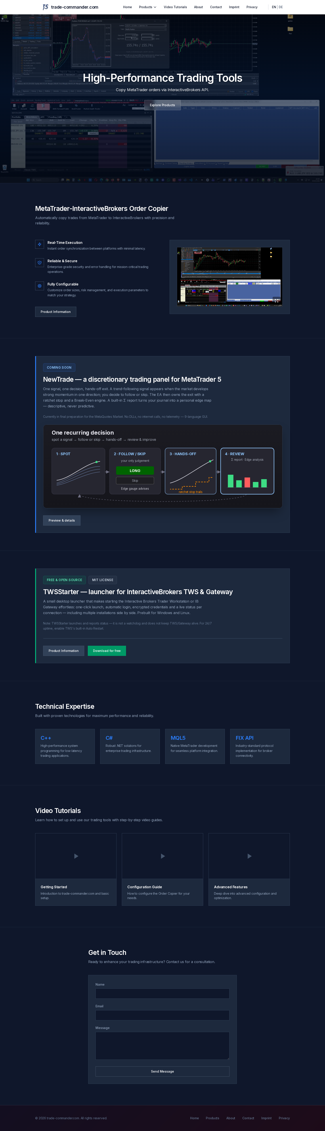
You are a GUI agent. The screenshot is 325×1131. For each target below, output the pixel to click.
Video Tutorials (175, 7)
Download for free (107, 651)
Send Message (162, 1071)
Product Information (56, 312)
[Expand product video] (230, 277)
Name (100, 984)
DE (281, 7)
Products (146, 7)
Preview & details (62, 520)
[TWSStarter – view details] (163, 638)
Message (103, 1028)
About (198, 7)
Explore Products (162, 105)
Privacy (252, 7)
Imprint (234, 7)
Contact (216, 7)
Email (99, 1006)
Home (127, 7)
